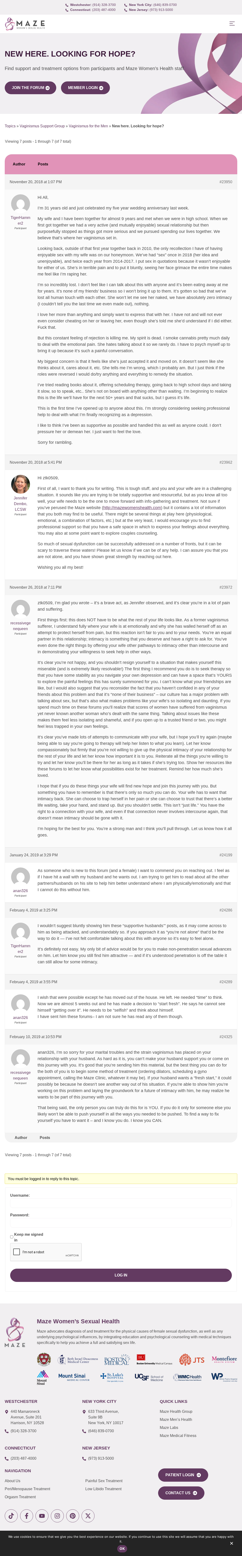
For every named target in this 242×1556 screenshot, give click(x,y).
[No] (231, 1544)
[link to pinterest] (72, 1515)
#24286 (226, 910)
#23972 (226, 587)
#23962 (226, 462)
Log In (121, 1275)
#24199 (226, 855)
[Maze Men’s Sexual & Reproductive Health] (15, 1332)
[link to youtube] (41, 1515)
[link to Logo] (25, 24)
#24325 (226, 1037)
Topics (10, 126)
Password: (19, 1215)
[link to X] (88, 1515)
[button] (232, 24)
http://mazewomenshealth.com (132, 507)
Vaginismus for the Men (88, 126)
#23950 (226, 182)
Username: (20, 1195)
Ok (122, 1549)
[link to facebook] (26, 1515)
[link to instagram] (57, 1515)
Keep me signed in (28, 1237)
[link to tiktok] (11, 1515)
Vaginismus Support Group (42, 126)
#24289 (226, 982)
